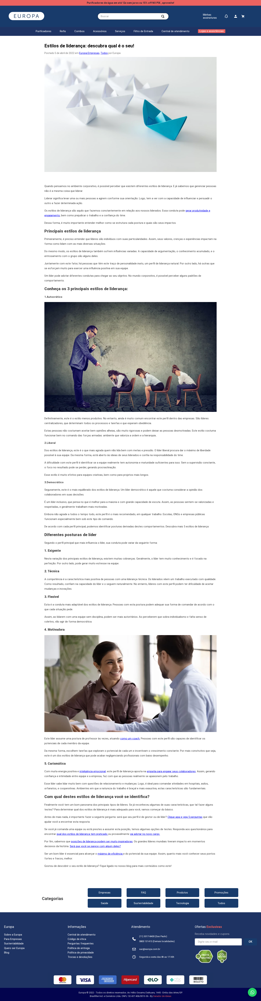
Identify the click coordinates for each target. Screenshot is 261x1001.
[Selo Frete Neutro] (204, 962)
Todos (104, 53)
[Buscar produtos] (163, 16)
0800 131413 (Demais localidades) (157, 941)
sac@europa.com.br (149, 949)
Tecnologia (182, 903)
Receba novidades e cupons (212, 934)
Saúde (104, 903)
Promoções (221, 892)
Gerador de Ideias (162, 996)
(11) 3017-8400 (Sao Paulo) (153, 936)
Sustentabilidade (143, 903)
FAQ (143, 892)
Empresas (104, 892)
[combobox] (133, 16)
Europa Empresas (89, 53)
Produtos (182, 892)
